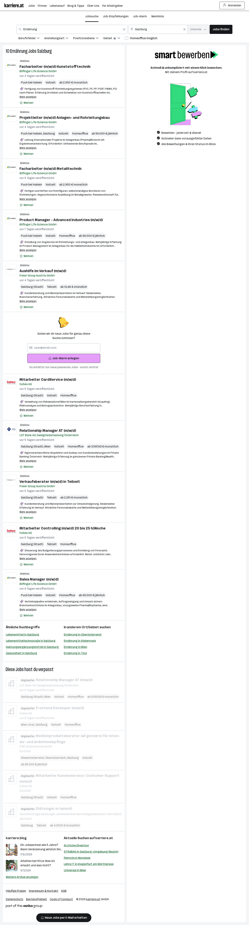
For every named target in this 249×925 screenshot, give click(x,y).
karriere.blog (16, 838)
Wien (47, 446)
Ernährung (19, 51)
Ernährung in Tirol (75, 653)
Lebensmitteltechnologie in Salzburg (30, 640)
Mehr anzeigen (28, 96)
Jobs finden (221, 29)
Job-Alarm (140, 16)
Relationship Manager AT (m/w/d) (48, 430)
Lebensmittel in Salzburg (22, 634)
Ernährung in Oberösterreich (83, 634)
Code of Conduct (61, 899)
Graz (32, 724)
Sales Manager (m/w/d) (39, 579)
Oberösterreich (56, 758)
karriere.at (104, 838)
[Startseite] (16, 5)
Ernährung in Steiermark (80, 640)
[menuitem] (31, 39)
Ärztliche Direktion (76, 845)
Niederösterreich (33, 758)
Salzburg (44, 51)
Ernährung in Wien (75, 647)
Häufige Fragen (16, 891)
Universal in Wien (75, 870)
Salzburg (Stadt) (32, 287)
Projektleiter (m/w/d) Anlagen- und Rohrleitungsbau (65, 117)
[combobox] (72, 29)
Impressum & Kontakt (43, 891)
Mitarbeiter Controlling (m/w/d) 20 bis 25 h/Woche (63, 528)
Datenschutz (14, 899)
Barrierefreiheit (36, 899)
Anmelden (234, 5)
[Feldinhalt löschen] (124, 29)
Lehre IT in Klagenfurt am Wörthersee (89, 864)
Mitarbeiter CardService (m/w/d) (48, 379)
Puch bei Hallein (31, 82)
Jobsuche (91, 16)
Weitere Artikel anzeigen (22, 877)
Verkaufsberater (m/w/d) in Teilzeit (50, 481)
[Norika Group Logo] (24, 906)
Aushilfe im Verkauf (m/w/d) (43, 271)
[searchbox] (63, 347)
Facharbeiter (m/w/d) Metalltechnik (51, 168)
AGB (64, 891)
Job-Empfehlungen (116, 16)
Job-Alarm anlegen (65, 358)
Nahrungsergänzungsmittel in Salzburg (32, 647)
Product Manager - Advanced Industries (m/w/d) (61, 220)
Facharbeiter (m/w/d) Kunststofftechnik (55, 66)
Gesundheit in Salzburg (21, 653)
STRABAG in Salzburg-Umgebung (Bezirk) (91, 851)
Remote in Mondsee (77, 858)
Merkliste (157, 16)
